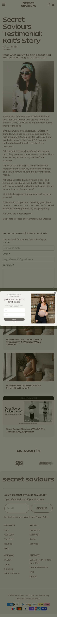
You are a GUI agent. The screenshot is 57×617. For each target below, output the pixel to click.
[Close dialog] (55, 293)
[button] (14, 319)
